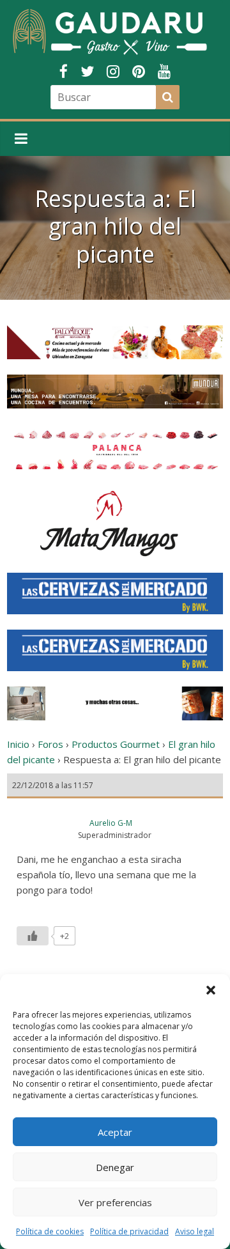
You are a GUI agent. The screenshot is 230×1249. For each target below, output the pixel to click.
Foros (50, 744)
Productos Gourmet (116, 744)
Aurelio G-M (110, 823)
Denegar (115, 1167)
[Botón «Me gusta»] (33, 935)
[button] (210, 990)
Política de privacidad (129, 1231)
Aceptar (115, 1132)
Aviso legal (194, 1231)
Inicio (18, 744)
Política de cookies (50, 1231)
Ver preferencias (115, 1202)
